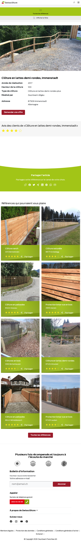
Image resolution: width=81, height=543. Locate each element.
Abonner (62, 484)
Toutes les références (40, 13)
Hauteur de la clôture (12, 87)
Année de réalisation (12, 83)
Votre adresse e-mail (20, 479)
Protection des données (25, 531)
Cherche (74, 2)
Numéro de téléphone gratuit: (21, 497)
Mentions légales (7, 531)
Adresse (6, 101)
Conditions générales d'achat (66, 531)
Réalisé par (7, 95)
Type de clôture (10, 91)
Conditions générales (45, 531)
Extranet (39, 534)
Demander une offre (13, 112)
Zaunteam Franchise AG (47, 539)
